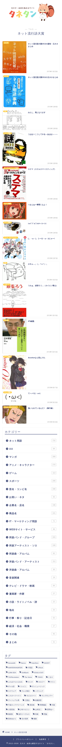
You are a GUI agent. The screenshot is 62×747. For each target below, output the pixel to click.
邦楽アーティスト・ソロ (32, 545)
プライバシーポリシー (25, 739)
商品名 (32, 513)
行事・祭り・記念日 (32, 618)
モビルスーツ (31, 696)
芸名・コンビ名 (32, 489)
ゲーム (32, 473)
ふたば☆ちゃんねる (15, 682)
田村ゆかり (12, 719)
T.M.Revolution (13, 677)
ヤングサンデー (47, 696)
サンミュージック (38, 686)
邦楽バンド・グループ (32, 537)
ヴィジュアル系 (13, 700)
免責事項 (42, 739)
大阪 (53, 705)
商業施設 (43, 705)
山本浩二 (38, 709)
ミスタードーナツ (14, 696)
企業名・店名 (32, 505)
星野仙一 (50, 709)
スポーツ (32, 481)
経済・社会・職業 (32, 626)
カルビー (41, 682)
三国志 (27, 700)
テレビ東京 (26, 691)
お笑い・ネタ (32, 497)
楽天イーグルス (24, 714)
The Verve (28, 677)
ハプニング (39, 691)
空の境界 (25, 719)
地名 (32, 610)
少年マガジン (25, 709)
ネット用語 (32, 440)
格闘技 (10, 714)
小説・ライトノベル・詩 (32, 601)
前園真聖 (38, 700)
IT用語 (30, 667)
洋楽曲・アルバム (32, 569)
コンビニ (23, 686)
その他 (32, 634)
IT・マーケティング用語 (32, 521)
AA (32, 448)
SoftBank (25, 672)
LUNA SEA (12, 672)
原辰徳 (32, 705)
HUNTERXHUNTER (15, 667)
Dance (23, 663)
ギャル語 (11, 686)
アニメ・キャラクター (32, 465)
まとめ (32, 642)
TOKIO (40, 677)
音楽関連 (32, 577)
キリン (52, 682)
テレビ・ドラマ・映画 (32, 585)
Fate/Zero (34, 663)
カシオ (30, 682)
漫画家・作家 (32, 593)
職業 (35, 719)
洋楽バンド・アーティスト (32, 561)
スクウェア (12, 691)
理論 (45, 714)
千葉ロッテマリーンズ (16, 705)
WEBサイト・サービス (32, 529)
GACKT (47, 663)
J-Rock (40, 667)
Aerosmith (11, 663)
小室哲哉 (11, 709)
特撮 (36, 714)
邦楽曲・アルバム (32, 553)
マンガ (32, 456)
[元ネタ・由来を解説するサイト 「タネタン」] (31, 19)
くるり (50, 677)
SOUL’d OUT (38, 672)
